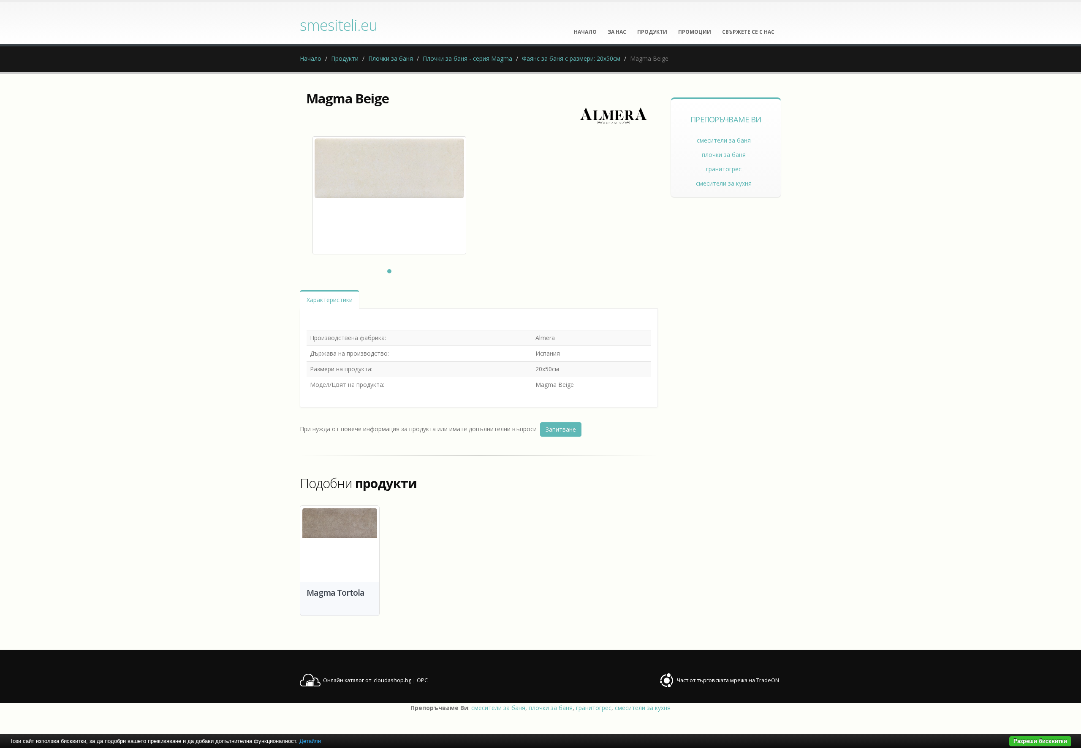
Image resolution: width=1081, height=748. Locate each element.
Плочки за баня (390, 58)
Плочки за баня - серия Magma (467, 58)
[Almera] (613, 116)
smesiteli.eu (338, 24)
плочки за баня (724, 155)
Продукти (345, 58)
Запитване (561, 429)
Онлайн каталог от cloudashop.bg (367, 680)
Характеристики (330, 300)
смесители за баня (724, 140)
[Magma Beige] (389, 195)
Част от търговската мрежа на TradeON (728, 680)
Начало (310, 58)
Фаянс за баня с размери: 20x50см (571, 58)
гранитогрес (723, 169)
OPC (422, 680)
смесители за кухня (724, 183)
